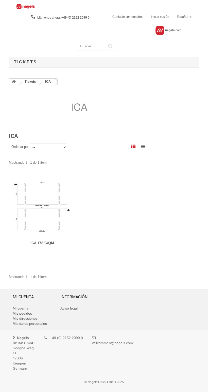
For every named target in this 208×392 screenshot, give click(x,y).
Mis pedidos (22, 313)
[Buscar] (111, 46)
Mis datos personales (30, 323)
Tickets (25, 62)
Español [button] (183, 17)
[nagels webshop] (24, 7)
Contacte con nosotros (127, 17)
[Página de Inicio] (14, 82)
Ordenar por (20, 147)
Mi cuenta (20, 308)
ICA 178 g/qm (42, 243)
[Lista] (145, 146)
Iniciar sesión (160, 17)
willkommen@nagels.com (112, 343)
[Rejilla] (135, 146)
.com (173, 30)
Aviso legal (69, 308)
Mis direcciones (25, 318)
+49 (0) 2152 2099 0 (75, 17)
